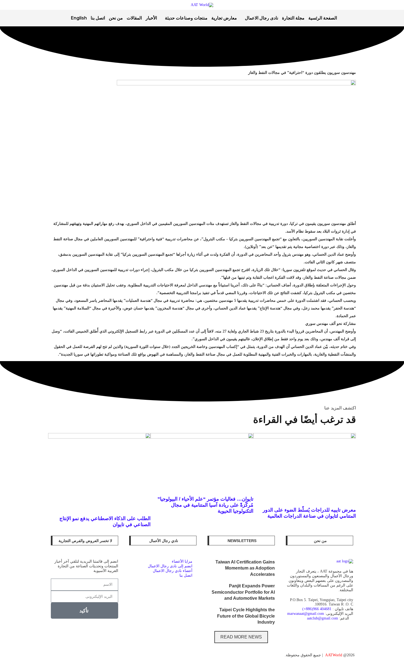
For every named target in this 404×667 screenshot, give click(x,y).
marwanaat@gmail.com (305, 614)
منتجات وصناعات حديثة (186, 18)
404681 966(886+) (316, 609)
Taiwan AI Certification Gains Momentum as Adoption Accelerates (245, 568)
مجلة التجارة (293, 18)
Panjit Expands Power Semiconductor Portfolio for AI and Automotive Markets (243, 592)
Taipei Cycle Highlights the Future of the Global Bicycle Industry (246, 615)
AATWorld (333, 655)
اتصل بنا (98, 18)
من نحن (116, 18)
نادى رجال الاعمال (261, 18)
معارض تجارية (224, 18)
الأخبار (151, 18)
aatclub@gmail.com (322, 618)
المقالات (134, 18)
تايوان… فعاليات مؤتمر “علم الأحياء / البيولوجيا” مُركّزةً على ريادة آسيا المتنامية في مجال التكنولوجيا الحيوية (205, 505)
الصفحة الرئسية (322, 18)
